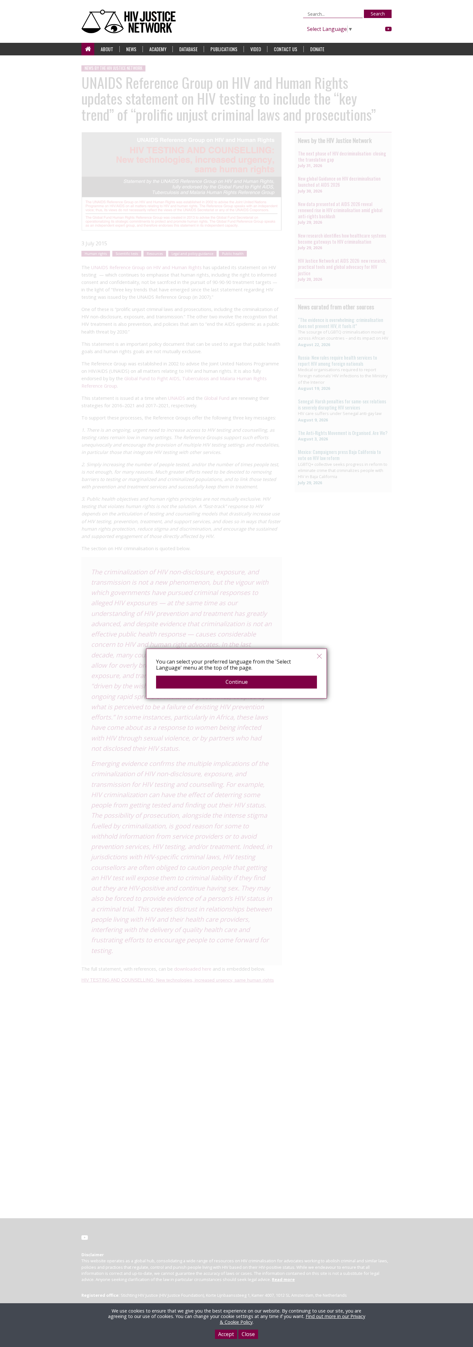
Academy (157, 49)
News (131, 49)
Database (188, 49)
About (107, 49)
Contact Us (285, 49)
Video (255, 49)
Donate (317, 49)
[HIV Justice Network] (130, 21)
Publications (223, 49)
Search (378, 14)
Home (87, 49)
